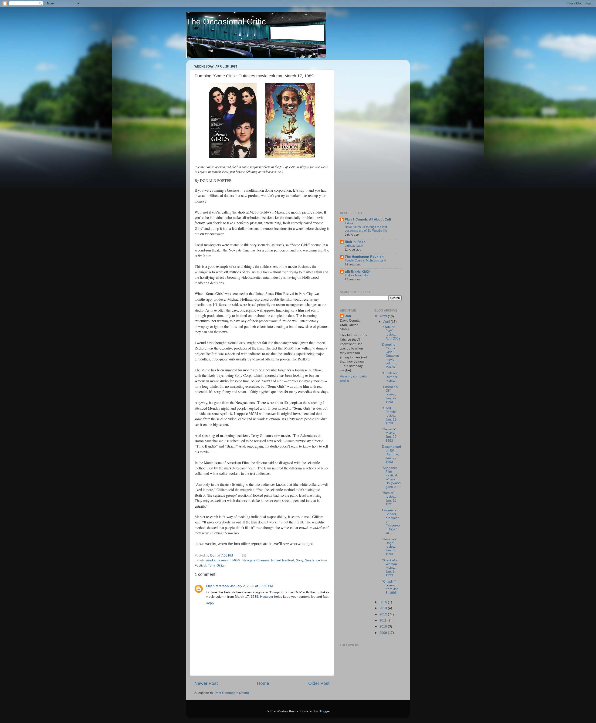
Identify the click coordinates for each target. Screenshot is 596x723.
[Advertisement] (358, 133)
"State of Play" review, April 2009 (391, 332)
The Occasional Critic (226, 21)
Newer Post (206, 683)
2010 (383, 626)
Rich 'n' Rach (355, 242)
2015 (383, 602)
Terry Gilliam (217, 565)
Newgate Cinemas (255, 560)
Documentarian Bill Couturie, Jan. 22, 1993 (391, 454)
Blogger (324, 711)
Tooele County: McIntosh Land (365, 260)
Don (348, 316)
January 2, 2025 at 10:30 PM (251, 586)
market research (218, 560)
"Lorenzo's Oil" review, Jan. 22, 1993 (390, 394)
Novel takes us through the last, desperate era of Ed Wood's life (366, 229)
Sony (299, 560)
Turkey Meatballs (356, 275)
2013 (383, 608)
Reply (210, 603)
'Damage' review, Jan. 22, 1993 (389, 435)
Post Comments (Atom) (232, 693)
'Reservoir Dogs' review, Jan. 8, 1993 (389, 546)
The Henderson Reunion (364, 256)
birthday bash (354, 245)
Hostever (266, 596)
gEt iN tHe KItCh (357, 271)
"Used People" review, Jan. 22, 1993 (389, 415)
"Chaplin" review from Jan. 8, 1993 (391, 587)
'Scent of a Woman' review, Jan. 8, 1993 (390, 568)
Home (263, 683)
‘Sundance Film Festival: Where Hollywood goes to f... (391, 477)
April (387, 321)
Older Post (318, 683)
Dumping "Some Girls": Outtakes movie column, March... (390, 356)
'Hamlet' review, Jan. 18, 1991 (389, 498)
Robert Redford (282, 560)
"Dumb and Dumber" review (390, 376)
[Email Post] (243, 555)
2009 (383, 633)
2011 (383, 620)
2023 (383, 316)
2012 (383, 614)
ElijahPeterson (217, 586)
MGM (236, 560)
